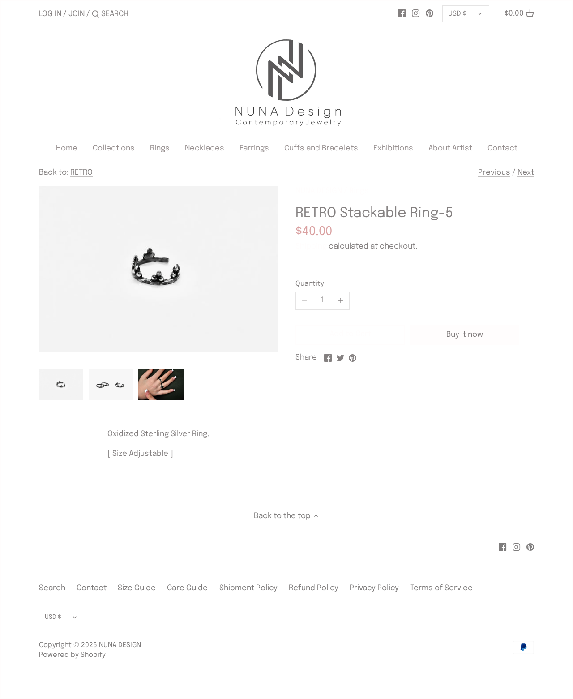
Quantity (309, 283)
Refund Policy (313, 588)
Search (52, 588)
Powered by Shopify (72, 655)
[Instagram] (415, 13)
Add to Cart (350, 334)
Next (525, 172)
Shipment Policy (248, 588)
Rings (359, 191)
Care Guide (187, 588)
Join (76, 14)
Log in (50, 14)
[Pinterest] (429, 13)
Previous (494, 172)
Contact (92, 588)
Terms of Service (441, 588)
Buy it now (464, 335)
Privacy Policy (374, 588)
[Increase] (340, 300)
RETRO (81, 172)
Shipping (311, 246)
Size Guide (137, 588)
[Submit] (95, 15)
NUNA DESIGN (318, 191)
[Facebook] (402, 13)
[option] (61, 384)
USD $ (457, 13)
